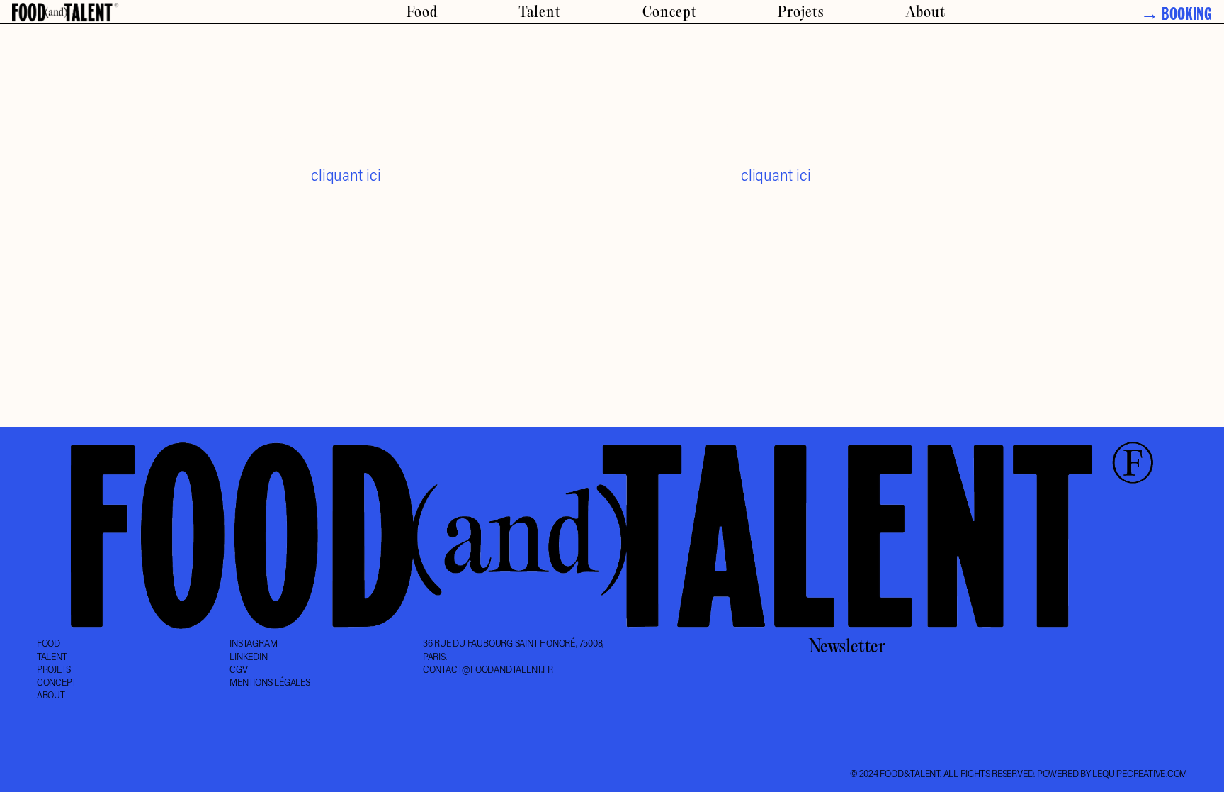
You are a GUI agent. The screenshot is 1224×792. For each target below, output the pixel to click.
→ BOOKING (1176, 16)
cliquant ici (346, 174)
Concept (669, 13)
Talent (539, 13)
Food (422, 13)
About (925, 13)
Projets (801, 13)
